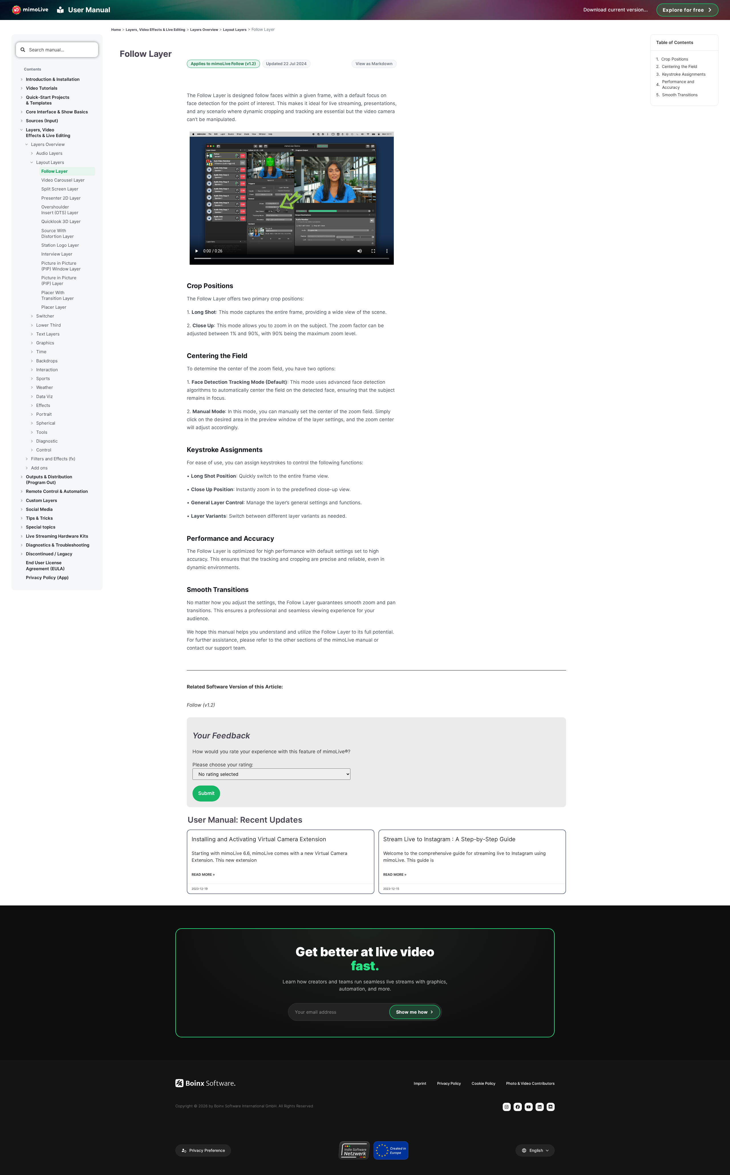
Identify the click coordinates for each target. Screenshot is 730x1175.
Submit (206, 793)
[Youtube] (529, 1107)
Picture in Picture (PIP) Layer (58, 280)
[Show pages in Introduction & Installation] (21, 79)
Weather (44, 387)
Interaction (47, 369)
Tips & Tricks (39, 518)
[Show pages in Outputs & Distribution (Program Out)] (21, 477)
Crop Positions (674, 59)
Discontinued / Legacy (49, 554)
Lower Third (48, 325)
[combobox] (57, 49)
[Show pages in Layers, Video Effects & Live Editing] (21, 130)
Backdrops (47, 360)
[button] (203, 1150)
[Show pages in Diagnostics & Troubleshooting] (21, 545)
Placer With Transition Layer (57, 295)
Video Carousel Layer (63, 180)
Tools (41, 432)
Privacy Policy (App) (47, 577)
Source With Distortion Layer (57, 233)
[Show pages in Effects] (32, 405)
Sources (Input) (42, 120)
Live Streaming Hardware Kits (57, 536)
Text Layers (48, 334)
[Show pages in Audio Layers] (32, 153)
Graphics (45, 343)
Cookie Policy (483, 1083)
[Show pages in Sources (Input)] (21, 121)
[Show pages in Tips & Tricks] (21, 518)
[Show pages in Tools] (32, 432)
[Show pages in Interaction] (32, 370)
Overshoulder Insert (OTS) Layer (59, 209)
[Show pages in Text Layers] (32, 334)
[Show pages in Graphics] (32, 343)
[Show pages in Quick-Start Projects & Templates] (21, 97)
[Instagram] (507, 1107)
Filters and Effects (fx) (53, 458)
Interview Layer (56, 254)
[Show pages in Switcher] (32, 316)
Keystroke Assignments (683, 74)
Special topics (40, 527)
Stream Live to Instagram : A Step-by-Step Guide (449, 839)
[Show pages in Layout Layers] (32, 162)
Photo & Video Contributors (530, 1083)
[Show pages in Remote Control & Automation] (21, 491)
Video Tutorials (41, 88)
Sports (43, 378)
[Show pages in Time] (32, 352)
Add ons (39, 468)
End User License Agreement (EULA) (45, 565)
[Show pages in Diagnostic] (32, 441)
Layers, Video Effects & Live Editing (48, 132)
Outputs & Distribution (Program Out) (49, 479)
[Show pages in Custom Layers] (21, 501)
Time (41, 351)
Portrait (44, 414)
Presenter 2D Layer (61, 198)
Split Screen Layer (59, 189)
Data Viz (44, 396)
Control (43, 450)
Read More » (203, 874)
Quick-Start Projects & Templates (47, 100)
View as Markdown (374, 63)
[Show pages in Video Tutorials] (21, 88)
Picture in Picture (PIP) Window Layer (61, 266)
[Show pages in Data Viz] (32, 397)
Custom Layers (41, 500)
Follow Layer (54, 171)
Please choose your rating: (222, 764)
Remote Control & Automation (57, 491)
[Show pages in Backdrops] (32, 361)
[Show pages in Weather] (32, 387)
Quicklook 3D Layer (61, 221)
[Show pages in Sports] (32, 379)
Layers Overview (48, 144)
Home (116, 29)
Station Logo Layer (60, 245)
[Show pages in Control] (32, 450)
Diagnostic (47, 441)
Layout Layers (50, 162)
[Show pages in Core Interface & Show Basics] (21, 112)
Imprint (420, 1083)
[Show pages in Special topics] (21, 527)
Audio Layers (49, 153)
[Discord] (551, 1107)
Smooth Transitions (679, 94)
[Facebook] (518, 1107)
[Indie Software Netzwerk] (354, 1150)
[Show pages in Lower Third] (32, 325)
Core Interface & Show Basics (57, 112)
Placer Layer (53, 307)
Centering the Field (679, 66)
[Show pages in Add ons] (27, 468)
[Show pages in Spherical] (32, 423)
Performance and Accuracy (678, 84)
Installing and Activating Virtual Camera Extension (259, 839)
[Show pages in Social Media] (21, 509)
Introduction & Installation (53, 79)
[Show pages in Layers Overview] (27, 144)
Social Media (39, 509)
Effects (43, 405)
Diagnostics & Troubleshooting (57, 545)
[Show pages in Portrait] (32, 414)
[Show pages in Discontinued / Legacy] (21, 554)
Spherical (45, 423)
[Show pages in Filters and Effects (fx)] (27, 459)
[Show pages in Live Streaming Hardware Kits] (21, 536)
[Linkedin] (540, 1107)
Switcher (45, 316)
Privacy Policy (449, 1083)
